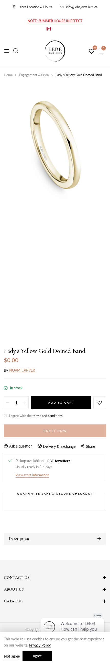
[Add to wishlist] (99, 402)
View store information (32, 475)
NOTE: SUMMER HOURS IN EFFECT (55, 21)
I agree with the (35, 416)
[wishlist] (91, 51)
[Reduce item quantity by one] (7, 402)
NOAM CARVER (22, 370)
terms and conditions (47, 416)
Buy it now (55, 431)
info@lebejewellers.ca (81, 7)
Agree (37, 656)
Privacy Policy (40, 645)
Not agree (12, 656)
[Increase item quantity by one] (24, 402)
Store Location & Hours (35, 7)
